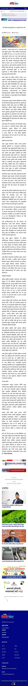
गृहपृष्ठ (9, 14)
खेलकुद (16, 646)
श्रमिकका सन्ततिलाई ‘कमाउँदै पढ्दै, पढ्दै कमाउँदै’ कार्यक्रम (14, 479)
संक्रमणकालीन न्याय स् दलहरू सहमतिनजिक (14, 483)
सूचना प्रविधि (4, 652)
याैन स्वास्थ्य (16, 652)
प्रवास (15, 649)
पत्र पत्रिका (12, 14)
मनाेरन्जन (3, 658)
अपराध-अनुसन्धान (17, 658)
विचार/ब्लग (4, 649)
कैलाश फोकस (17, 655)
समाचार (3, 646)
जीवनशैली (3, 655)
